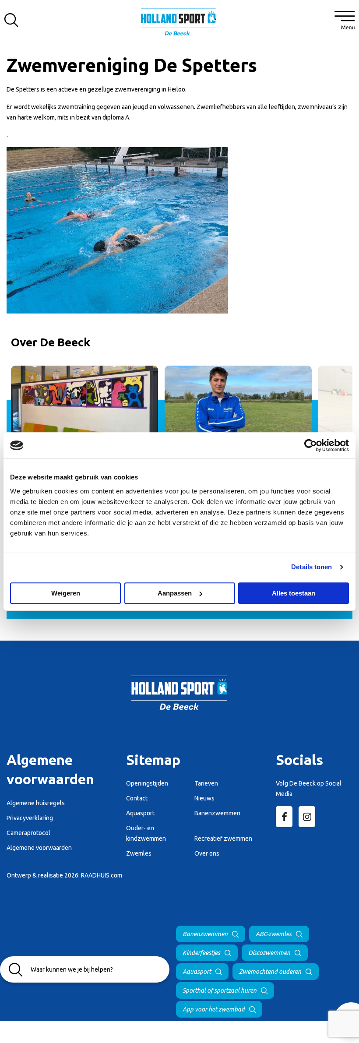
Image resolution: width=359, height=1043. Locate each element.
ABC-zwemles (274, 933)
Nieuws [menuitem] (204, 798)
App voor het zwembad (214, 1009)
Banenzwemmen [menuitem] (217, 813)
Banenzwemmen (205, 933)
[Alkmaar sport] (179, 23)
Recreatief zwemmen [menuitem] (223, 838)
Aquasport (197, 971)
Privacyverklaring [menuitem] (30, 817)
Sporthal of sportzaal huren (220, 990)
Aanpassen (175, 593)
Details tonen (311, 567)
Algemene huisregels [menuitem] (36, 803)
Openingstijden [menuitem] (147, 783)
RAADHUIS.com (101, 875)
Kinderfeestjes (201, 952)
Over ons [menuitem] (206, 853)
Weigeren (65, 593)
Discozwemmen (269, 952)
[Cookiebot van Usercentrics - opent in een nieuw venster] (310, 445)
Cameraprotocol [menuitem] (28, 832)
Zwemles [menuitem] (138, 853)
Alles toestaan (293, 593)
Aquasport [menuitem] (140, 813)
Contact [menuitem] (137, 798)
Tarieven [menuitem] (206, 783)
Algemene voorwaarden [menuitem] (39, 847)
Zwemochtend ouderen (270, 971)
